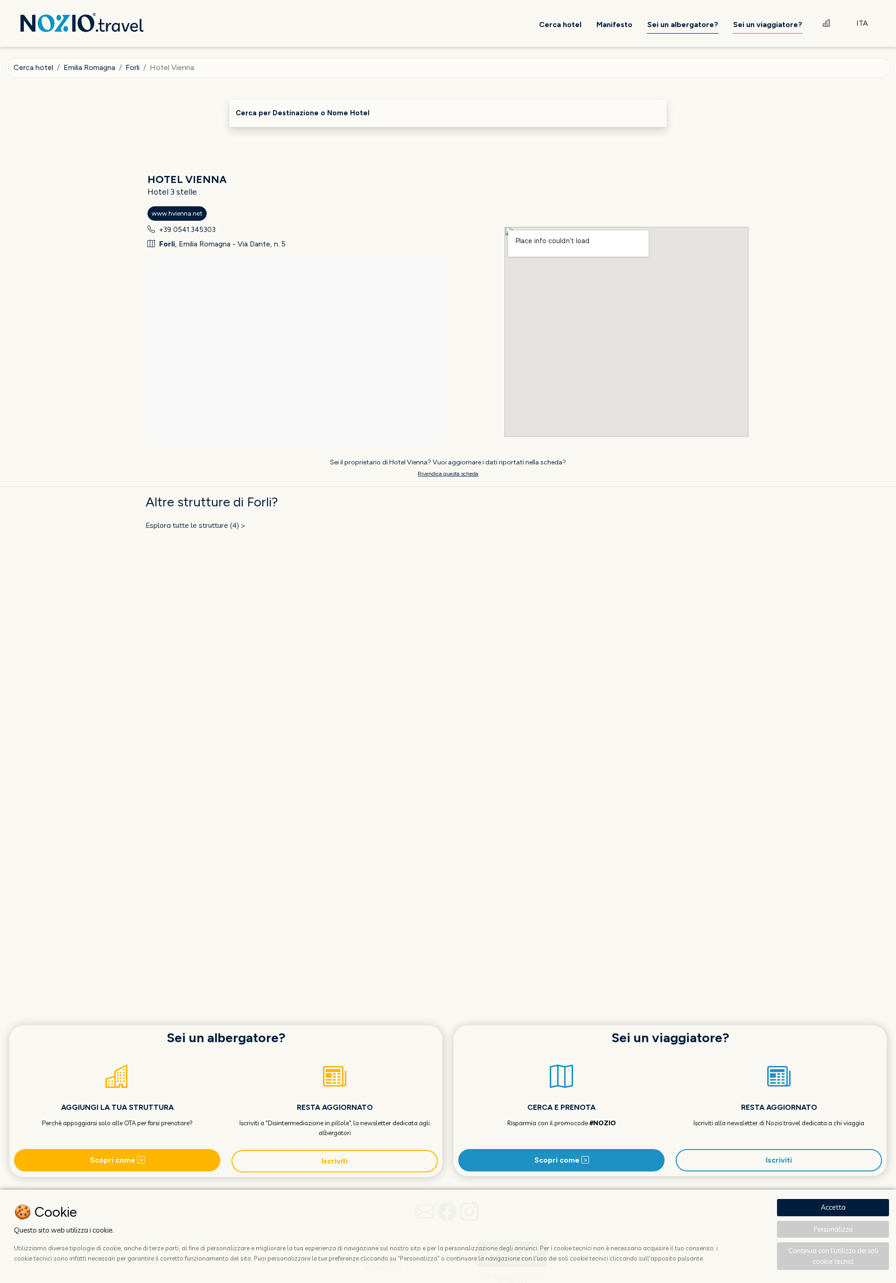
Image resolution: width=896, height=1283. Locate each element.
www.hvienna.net (177, 213)
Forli (133, 67)
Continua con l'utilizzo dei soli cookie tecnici (833, 1256)
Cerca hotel (33, 67)
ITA (862, 23)
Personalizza (833, 1229)
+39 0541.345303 (187, 229)
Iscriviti (335, 1161)
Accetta (833, 1207)
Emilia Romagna (89, 67)
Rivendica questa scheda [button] (448, 473)
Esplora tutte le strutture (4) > (195, 525)
